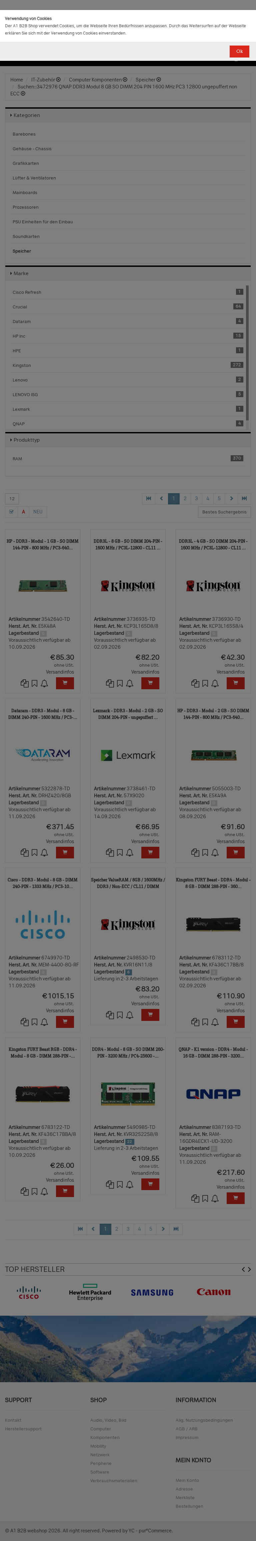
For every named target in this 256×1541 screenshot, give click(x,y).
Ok (239, 51)
